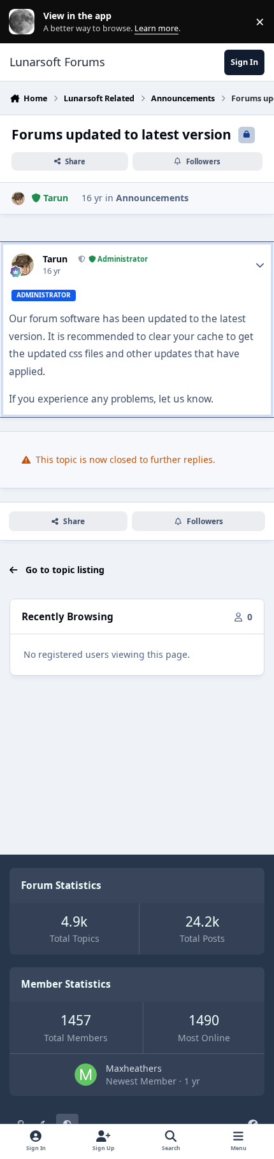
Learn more (24, 22)
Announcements (152, 198)
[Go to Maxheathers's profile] (86, 1074)
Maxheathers (134, 1068)
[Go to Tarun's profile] (18, 198)
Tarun (55, 259)
